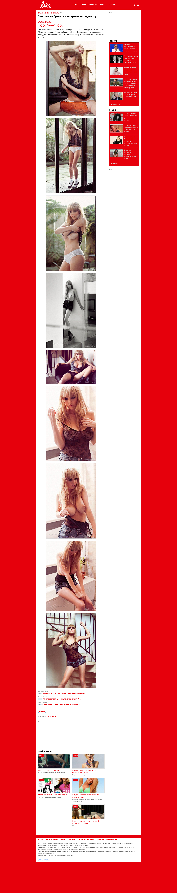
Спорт (102, 5)
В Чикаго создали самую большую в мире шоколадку (62, 693)
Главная (40, 12)
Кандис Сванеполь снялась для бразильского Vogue (84, 771)
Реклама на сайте (52, 840)
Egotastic (52, 716)
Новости (113, 41)
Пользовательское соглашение (107, 840)
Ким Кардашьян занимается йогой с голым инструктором (86, 822)
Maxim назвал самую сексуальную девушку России (61, 699)
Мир (84, 5)
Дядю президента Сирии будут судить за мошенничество (131, 94)
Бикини (112, 5)
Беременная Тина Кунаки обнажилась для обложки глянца (131, 117)
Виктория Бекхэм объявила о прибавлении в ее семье (130, 71)
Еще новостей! (115, 104)
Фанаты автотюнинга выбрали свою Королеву (59, 704)
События (93, 5)
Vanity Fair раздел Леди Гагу (48, 770)
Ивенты (63, 840)
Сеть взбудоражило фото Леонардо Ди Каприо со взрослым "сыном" (131, 59)
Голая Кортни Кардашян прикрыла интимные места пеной (130, 154)
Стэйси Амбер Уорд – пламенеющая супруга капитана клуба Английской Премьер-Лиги (131, 83)
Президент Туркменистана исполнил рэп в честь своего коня (130, 48)
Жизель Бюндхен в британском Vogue (52, 794)
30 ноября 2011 (55, 12)
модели (42, 711)
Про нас (40, 840)
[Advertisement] (71, 735)
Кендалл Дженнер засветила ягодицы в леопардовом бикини (131, 128)
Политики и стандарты (86, 840)
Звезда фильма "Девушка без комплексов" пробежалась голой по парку (131, 141)
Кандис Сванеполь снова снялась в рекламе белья (85, 795)
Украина (75, 5)
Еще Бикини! (114, 164)
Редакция (72, 840)
